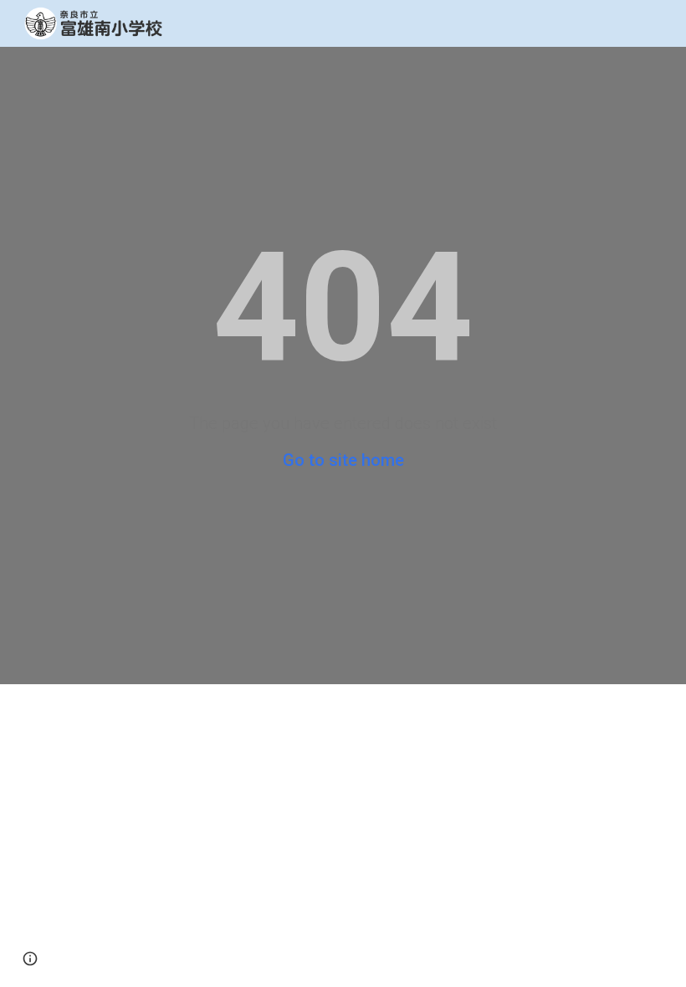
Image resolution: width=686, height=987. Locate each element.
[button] (30, 958)
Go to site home (343, 460)
